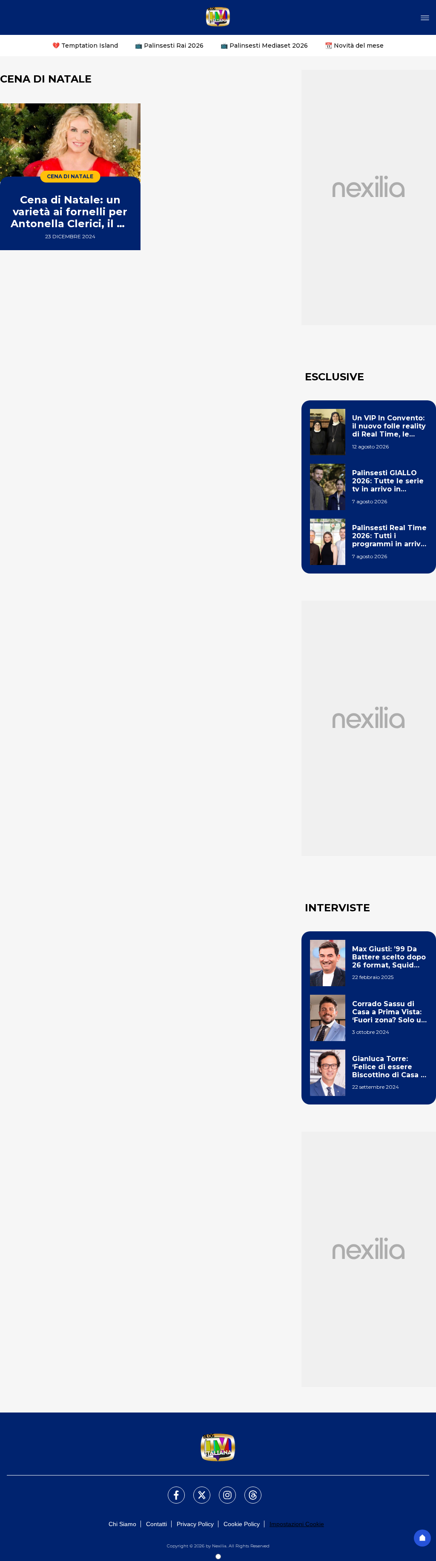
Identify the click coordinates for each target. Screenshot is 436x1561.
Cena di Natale (70, 176)
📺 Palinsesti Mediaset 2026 (264, 45)
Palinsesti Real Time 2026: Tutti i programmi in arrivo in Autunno (389, 536)
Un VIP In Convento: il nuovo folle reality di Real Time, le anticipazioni (389, 426)
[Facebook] (171, 1490)
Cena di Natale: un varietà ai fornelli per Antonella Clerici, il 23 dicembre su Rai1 (70, 212)
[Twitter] (196, 1490)
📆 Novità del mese (354, 45)
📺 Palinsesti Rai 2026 (169, 45)
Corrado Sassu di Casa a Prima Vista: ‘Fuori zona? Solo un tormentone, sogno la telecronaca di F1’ (389, 1012)
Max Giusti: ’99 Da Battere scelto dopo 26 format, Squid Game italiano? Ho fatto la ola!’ (389, 957)
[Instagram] (222, 1490)
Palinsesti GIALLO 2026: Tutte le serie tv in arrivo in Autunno (388, 481)
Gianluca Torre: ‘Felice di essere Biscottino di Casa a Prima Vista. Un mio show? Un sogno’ (388, 1067)
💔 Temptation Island (85, 45)
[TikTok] (247, 1490)
